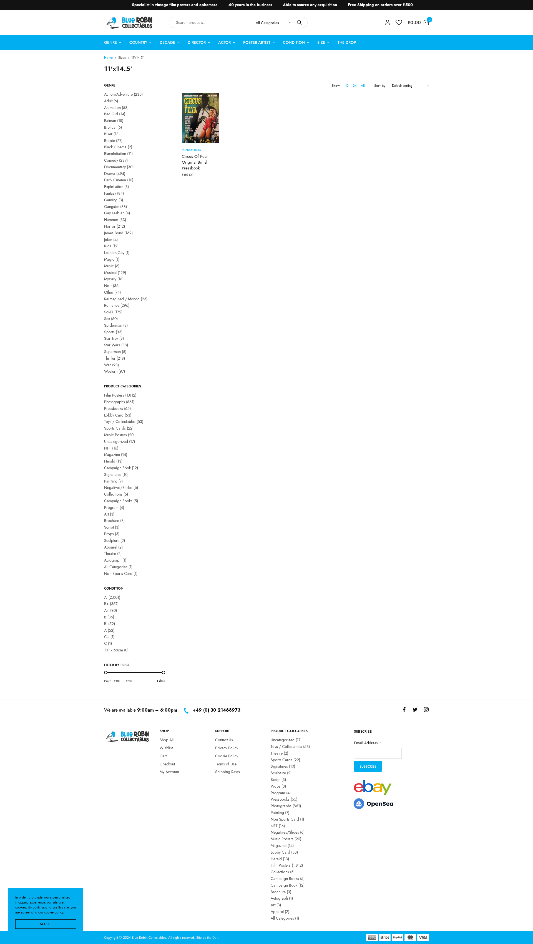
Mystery (110, 279)
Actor (224, 42)
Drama (109, 173)
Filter (161, 681)
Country (138, 42)
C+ (106, 637)
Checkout (167, 764)
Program (111, 507)
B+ (106, 604)
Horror (109, 226)
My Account (169, 772)
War (107, 365)
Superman (112, 351)
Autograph (112, 560)
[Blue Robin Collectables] (129, 22)
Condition (294, 42)
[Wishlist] (399, 22)
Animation (112, 107)
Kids (107, 246)
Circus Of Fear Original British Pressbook (195, 162)
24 (355, 85)
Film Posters (114, 395)
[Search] (299, 22)
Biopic (109, 140)
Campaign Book (117, 468)
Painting (110, 481)
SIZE (321, 42)
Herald (109, 461)
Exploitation (113, 186)
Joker (108, 239)
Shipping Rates (227, 772)
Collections (113, 494)
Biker (108, 134)
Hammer (111, 219)
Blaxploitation (115, 153)
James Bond (113, 233)
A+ (106, 610)
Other (108, 292)
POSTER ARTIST (256, 42)
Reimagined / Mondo (122, 299)
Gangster (111, 206)
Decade (167, 42)
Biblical (110, 127)
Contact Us (224, 740)
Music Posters (115, 435)
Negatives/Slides (118, 487)
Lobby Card (114, 415)
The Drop (347, 42)
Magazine (112, 454)
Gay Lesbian (114, 213)
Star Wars (112, 345)
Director (197, 42)
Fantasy (110, 193)
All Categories (115, 567)
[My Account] (387, 22)
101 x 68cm (113, 650)
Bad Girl (111, 114)
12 (347, 85)
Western (110, 371)
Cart (163, 755)
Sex (107, 318)
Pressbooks (113, 408)
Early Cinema (115, 180)
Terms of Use (226, 764)
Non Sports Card (118, 573)
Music (109, 266)
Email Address (367, 742)
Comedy (111, 160)
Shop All (167, 740)
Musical (110, 272)
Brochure (111, 520)
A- (105, 597)
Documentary (115, 167)
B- (105, 623)
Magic (109, 259)
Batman (110, 120)
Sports (109, 332)
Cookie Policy (226, 755)
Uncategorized (116, 441)
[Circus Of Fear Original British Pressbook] (200, 118)
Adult (108, 101)
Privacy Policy (226, 747)
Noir (108, 285)
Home (108, 57)
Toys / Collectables (119, 421)
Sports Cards (115, 428)
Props (109, 534)
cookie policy (53, 912)
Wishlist (166, 747)
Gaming (110, 200)
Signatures (112, 474)
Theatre (110, 553)
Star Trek (111, 338)
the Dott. (213, 937)
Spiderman (113, 325)
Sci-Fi (108, 312)
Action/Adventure (118, 94)
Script (109, 527)
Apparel (110, 547)
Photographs (114, 402)
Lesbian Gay (114, 252)
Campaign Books (118, 501)
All (363, 85)
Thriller (109, 358)
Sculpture (111, 540)
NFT (107, 448)
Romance (111, 305)
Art (106, 514)
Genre (110, 42)
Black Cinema (115, 147)
